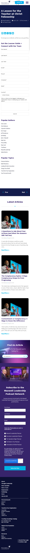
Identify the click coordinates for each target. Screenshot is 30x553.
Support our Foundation (7, 525)
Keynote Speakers (5, 511)
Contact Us (19, 2)
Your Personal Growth (6, 22)
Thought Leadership (6, 483)
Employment (4, 490)
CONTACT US (4, 529)
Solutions (3, 510)
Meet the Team (4, 522)
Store (2, 494)
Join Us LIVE (4, 496)
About (3, 481)
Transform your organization (8, 508)
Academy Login (23, 541)
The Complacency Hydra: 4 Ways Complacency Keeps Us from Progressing (14, 278)
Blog (2, 503)
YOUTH (2, 527)
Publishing (4, 492)
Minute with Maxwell (6, 538)
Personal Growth (5, 499)
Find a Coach (4, 487)
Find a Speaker (5, 485)
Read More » (5, 250)
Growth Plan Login (24, 540)
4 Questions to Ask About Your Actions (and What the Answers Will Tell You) (14, 233)
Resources (4, 533)
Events (3, 504)
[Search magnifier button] (26, 356)
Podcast (3, 514)
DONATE (3, 530)
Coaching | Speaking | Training (9, 519)
